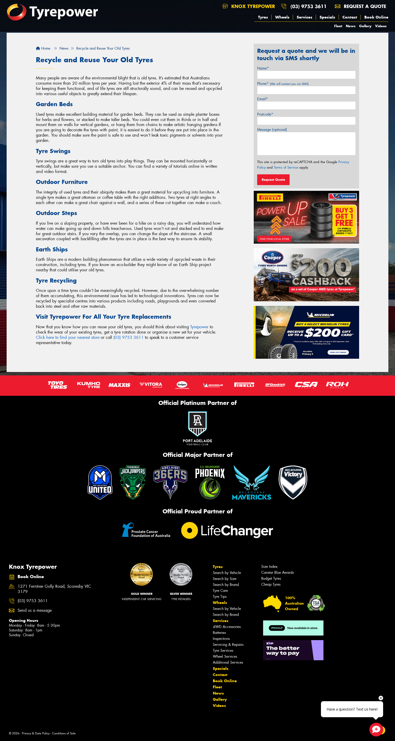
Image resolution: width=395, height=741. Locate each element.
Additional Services (228, 662)
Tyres (263, 17)
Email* (262, 99)
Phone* (283, 83)
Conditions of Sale (64, 733)
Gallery (365, 26)
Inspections (221, 638)
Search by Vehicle (227, 572)
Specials (327, 17)
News (350, 26)
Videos (381, 26)
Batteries (219, 632)
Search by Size (224, 578)
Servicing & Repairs (228, 644)
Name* (263, 68)
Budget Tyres (271, 578)
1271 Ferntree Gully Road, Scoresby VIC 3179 (54, 589)
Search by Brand (226, 584)
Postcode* (265, 114)
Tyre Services (223, 650)
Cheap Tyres (270, 584)
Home (45, 48)
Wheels (282, 17)
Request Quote (273, 180)
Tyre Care (220, 590)
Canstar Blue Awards (277, 572)
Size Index (269, 566)
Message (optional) (272, 129)
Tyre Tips (220, 596)
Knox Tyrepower (252, 6)
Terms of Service (286, 167)
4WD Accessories (227, 626)
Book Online (376, 17)
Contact (349, 17)
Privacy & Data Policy (36, 733)
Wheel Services (225, 656)
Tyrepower (199, 327)
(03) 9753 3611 (309, 6)
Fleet (338, 26)
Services (304, 17)
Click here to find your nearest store (67, 337)
